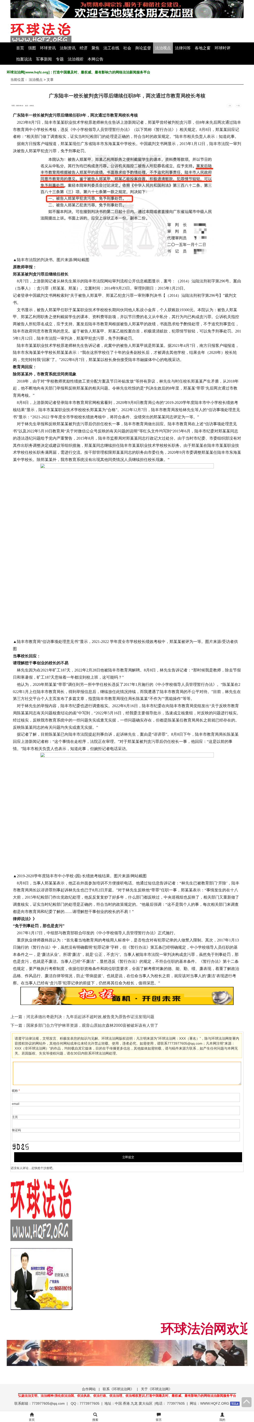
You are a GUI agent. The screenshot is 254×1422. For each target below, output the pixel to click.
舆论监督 (143, 48)
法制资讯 (68, 48)
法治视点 (163, 48)
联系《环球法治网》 (118, 1389)
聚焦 (95, 48)
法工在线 (111, 48)
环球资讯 (48, 48)
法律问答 (183, 48)
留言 (159, 1420)
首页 (20, 48)
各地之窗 (203, 48)
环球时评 (222, 48)
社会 (127, 48)
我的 (222, 1420)
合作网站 (89, 1389)
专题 (60, 59)
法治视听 (76, 59)
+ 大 (238, 105)
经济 (84, 48)
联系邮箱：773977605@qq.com (39, 1403)
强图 (32, 48)
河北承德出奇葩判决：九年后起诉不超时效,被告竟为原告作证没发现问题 (90, 1017)
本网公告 (95, 59)
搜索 (95, 1420)
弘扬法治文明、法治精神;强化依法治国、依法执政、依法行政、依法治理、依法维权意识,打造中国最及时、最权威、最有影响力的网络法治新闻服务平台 (127, 1395)
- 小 (229, 105)
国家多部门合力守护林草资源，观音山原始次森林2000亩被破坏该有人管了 (92, 1025)
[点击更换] (20, 1147)
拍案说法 (24, 59)
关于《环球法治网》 (156, 1389)
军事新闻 (44, 59)
